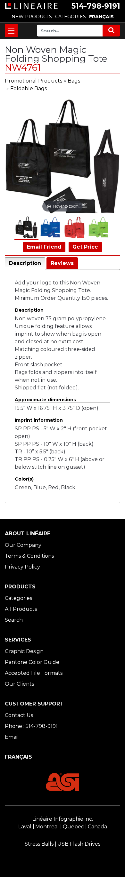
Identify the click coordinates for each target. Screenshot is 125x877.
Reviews (62, 263)
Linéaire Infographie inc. (62, 819)
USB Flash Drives (78, 844)
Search (14, 620)
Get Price (85, 247)
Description (25, 263)
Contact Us (19, 715)
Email (12, 737)
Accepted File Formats (34, 673)
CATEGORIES (70, 17)
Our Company (23, 545)
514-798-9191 (95, 6)
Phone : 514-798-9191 (31, 726)
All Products (21, 609)
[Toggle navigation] (11, 30)
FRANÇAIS (101, 17)
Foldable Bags (28, 88)
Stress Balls (39, 844)
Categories (18, 598)
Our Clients (19, 684)
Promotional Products (33, 81)
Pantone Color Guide (32, 662)
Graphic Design (24, 651)
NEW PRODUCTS (32, 17)
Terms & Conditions (29, 556)
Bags (74, 81)
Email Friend (44, 247)
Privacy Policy (22, 567)
